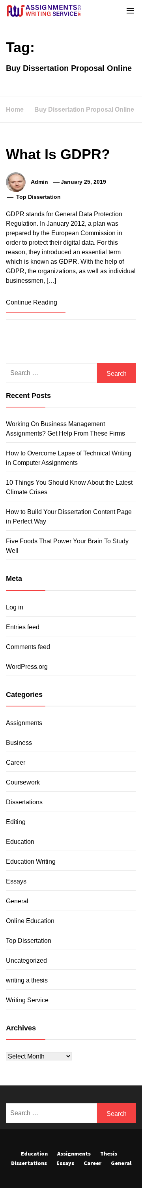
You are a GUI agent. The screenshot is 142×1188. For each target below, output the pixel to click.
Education (20, 841)
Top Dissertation (38, 197)
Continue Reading (32, 302)
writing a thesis (27, 980)
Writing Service (27, 1000)
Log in (14, 607)
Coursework (23, 782)
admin (39, 182)
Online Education (30, 921)
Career (15, 762)
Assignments (24, 723)
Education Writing (31, 861)
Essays (16, 881)
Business (19, 742)
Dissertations (24, 802)
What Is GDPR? (58, 154)
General (17, 901)
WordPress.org (27, 666)
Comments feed (28, 647)
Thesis (108, 1153)
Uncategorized (26, 960)
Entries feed (22, 627)
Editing (16, 822)
